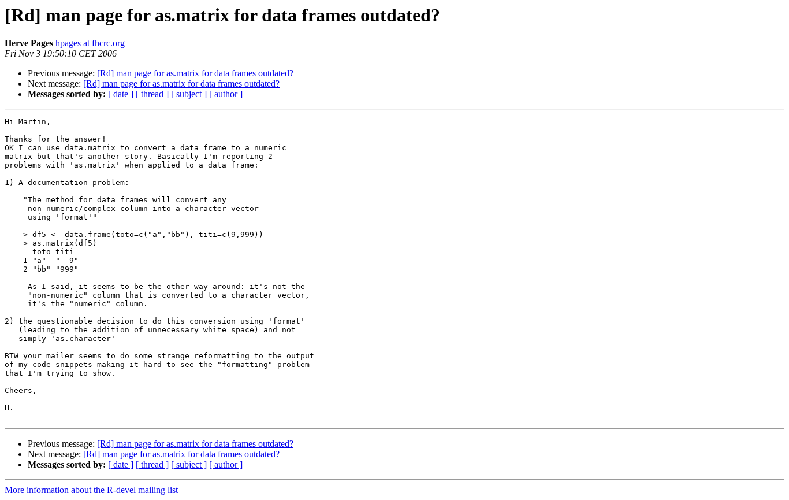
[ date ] (120, 94)
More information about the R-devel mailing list (91, 490)
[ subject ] (189, 94)
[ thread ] (152, 94)
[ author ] (226, 94)
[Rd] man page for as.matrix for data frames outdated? (195, 73)
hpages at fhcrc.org (90, 43)
